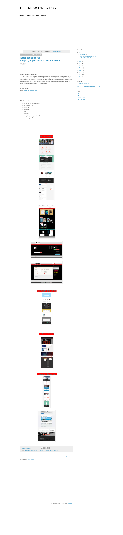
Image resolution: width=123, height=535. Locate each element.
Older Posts (69, 457)
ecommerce (33, 450)
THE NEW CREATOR (38, 8)
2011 (80, 77)
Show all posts (57, 51)
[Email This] (42, 448)
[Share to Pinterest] (49, 448)
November (83, 54)
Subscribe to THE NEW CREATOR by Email (88, 87)
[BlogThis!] (44, 448)
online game (81, 97)
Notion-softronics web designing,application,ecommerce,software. (40, 59)
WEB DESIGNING (54, 450)
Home (43, 457)
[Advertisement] (61, 32)
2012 (80, 74)
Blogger (70, 503)
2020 (80, 63)
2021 (80, 61)
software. (47, 450)
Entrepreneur (81, 96)
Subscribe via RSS (84, 83)
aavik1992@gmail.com (30, 90)
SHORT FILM (81, 99)
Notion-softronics (40, 450)
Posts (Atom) (30, 459)
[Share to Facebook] (48, 448)
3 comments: (36, 448)
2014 (80, 70)
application (27, 450)
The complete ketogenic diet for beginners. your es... (88, 57)
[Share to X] (46, 448)
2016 (80, 65)
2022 (80, 52)
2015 (80, 68)
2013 (80, 72)
